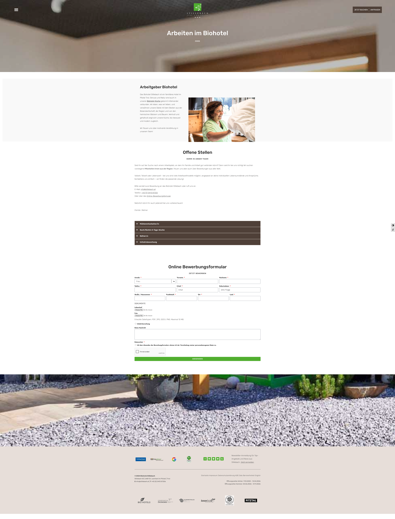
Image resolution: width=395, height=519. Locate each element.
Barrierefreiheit (249, 475)
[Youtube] (217, 458)
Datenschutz (139, 342)
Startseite (205, 475)
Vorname (180, 277)
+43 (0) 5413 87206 (150, 193)
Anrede (137, 277)
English (257, 475)
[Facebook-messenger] (213, 458)
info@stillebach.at (148, 189)
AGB (236, 475)
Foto (136, 313)
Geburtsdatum (224, 286)
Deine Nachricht (140, 328)
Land (232, 294)
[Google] (222, 458)
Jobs (241, 475)
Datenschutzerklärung (226, 475)
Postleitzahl (170, 294)
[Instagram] (205, 458)
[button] (16, 10)
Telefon (137, 286)
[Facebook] (209, 458)
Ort (199, 294)
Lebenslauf (138, 307)
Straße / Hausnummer (143, 294)
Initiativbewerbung (143, 324)
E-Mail (179, 286)
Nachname (223, 277)
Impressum (213, 475)
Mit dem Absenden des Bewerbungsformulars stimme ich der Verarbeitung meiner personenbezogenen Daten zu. (176, 345)
